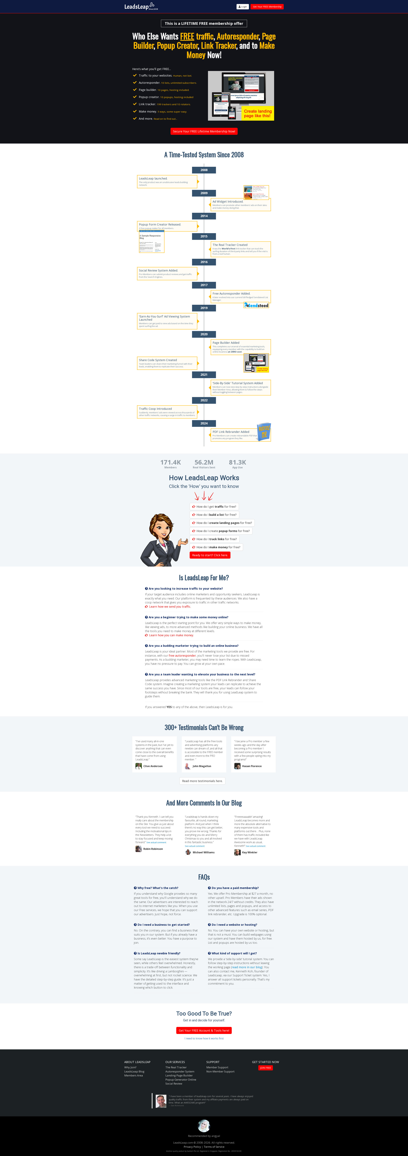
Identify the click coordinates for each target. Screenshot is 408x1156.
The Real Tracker (176, 1067)
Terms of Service (214, 1147)
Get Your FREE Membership (267, 6)
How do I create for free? (223, 531)
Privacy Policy (192, 1147)
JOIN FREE (265, 1067)
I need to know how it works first (204, 1038)
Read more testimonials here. (202, 781)
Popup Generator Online (180, 1079)
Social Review (173, 1083)
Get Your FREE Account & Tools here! (204, 1030)
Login (243, 6)
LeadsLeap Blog (134, 1071)
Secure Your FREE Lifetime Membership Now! (204, 131)
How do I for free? (217, 515)
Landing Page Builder (179, 1075)
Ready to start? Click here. (210, 555)
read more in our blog (247, 967)
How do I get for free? (216, 506)
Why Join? (130, 1067)
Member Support (217, 1067)
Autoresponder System (179, 1071)
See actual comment (156, 842)
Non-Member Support (220, 1071)
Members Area (133, 1075)
